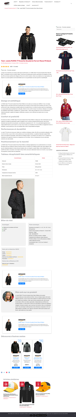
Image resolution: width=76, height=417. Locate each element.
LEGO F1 (15, 1)
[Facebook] (1, 372)
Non (34, 415)
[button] (71, 3)
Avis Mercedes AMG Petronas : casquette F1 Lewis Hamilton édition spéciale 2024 (10, 395)
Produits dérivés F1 (49, 1)
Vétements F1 (5, 398)
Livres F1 (28, 5)
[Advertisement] (38, 18)
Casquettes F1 (6, 397)
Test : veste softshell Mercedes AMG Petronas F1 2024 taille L (27, 405)
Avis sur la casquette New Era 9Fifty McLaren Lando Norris (43, 394)
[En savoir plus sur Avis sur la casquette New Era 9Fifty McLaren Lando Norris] (43, 386)
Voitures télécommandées (37, 1)
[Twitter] (4, 372)
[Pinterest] (6, 372)
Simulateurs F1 (57, 1)
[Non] (74, 414)
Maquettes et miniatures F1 (24, 1)
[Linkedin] (9, 372)
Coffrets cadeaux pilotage (19, 5)
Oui (31, 415)
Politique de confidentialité (41, 415)
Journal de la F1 (35, 5)
